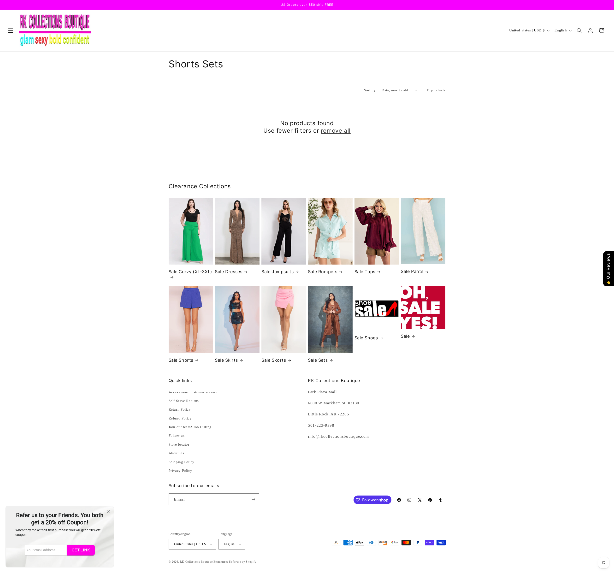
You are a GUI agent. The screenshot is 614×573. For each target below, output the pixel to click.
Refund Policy (180, 418)
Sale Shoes (366, 337)
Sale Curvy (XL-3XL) (190, 271)
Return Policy (180, 409)
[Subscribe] (253, 499)
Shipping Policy (182, 462)
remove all (336, 130)
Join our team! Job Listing (190, 427)
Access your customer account (194, 392)
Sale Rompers (322, 271)
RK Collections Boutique (196, 561)
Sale (405, 336)
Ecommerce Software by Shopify (234, 561)
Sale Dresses (228, 271)
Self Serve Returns (184, 401)
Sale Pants (412, 271)
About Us (176, 453)
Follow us (177, 435)
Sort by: (370, 90)
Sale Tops (364, 271)
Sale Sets (318, 360)
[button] (10, 30)
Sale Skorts (273, 360)
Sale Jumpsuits (277, 271)
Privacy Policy (180, 471)
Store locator (179, 444)
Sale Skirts (226, 360)
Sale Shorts (181, 360)
